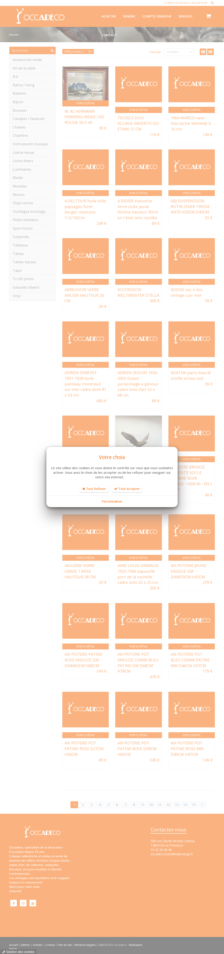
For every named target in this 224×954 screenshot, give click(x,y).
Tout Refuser (95, 488)
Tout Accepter (128, 488)
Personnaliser (112, 501)
